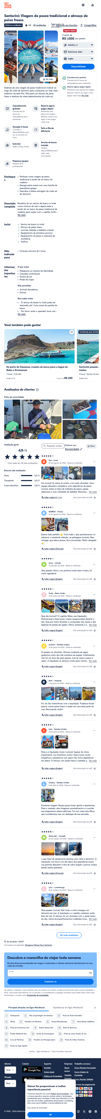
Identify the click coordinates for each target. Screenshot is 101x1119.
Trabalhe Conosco (67, 1077)
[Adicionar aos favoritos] (71, 332)
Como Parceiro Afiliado (83, 1079)
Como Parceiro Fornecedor (85, 1068)
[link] (39, 355)
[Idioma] (83, 5)
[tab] (26, 1007)
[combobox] (74, 449)
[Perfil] (92, 5)
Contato (47, 1068)
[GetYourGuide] (8, 5)
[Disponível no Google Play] (32, 1069)
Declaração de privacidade (38, 995)
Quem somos (67, 1069)
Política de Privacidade (53, 1076)
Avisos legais (49, 1072)
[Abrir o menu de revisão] (94, 462)
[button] (35, 25)
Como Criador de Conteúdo (81, 1073)
